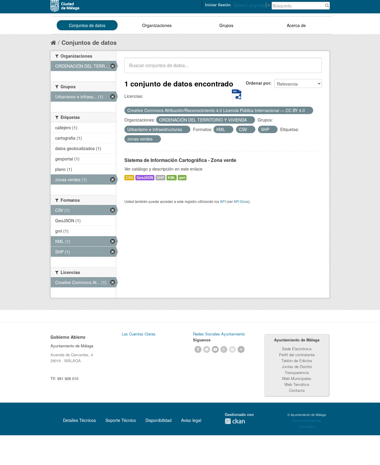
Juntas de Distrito (297, 366)
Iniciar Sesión (218, 4)
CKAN (235, 421)
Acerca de (296, 25)
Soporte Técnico (120, 420)
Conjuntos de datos (87, 25)
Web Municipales (296, 378)
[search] (313, 68)
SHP (160, 177)
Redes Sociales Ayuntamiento (219, 334)
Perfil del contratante (297, 354)
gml (182, 177)
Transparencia (297, 372)
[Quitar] (308, 110)
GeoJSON (145, 177)
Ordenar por (258, 83)
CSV (129, 177)
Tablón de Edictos (296, 360)
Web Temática (296, 384)
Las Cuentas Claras (139, 334)
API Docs (241, 201)
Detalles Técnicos (79, 420)
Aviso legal (191, 420)
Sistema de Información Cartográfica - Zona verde (180, 160)
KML (171, 177)
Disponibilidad (158, 420)
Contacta (297, 390)
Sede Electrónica (296, 348)
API (223, 201)
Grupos (226, 25)
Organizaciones (157, 25)
